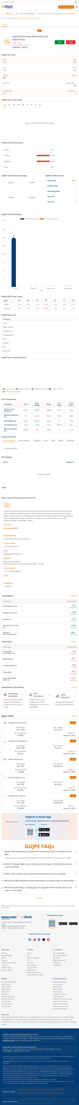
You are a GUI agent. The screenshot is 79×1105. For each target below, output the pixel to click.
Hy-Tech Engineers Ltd (16, 777)
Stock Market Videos (7, 1019)
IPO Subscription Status (60, 1019)
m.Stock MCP (57, 965)
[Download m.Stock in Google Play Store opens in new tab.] (44, 830)
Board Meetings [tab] (24, 440)
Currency (30, 963)
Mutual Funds (31, 965)
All (61, 1093)
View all (38, 898)
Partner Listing (6, 967)
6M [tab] (23, 105)
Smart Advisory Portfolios (35, 975)
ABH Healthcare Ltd (15, 759)
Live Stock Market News (9, 982)
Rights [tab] (61, 440)
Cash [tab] (5, 24)
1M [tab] (14, 105)
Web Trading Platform (60, 955)
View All (74, 596)
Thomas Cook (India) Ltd (9, 410)
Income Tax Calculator (60, 1001)
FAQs (3, 1017)
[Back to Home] (2, 18)
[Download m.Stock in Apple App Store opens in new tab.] (44, 835)
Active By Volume (6, 1004)
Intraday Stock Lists (54, 1017)
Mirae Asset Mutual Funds (27, 1089)
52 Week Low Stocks (7, 999)
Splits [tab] (53, 440)
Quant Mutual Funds (52, 1093)
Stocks (29, 953)
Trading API (56, 963)
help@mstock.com (18, 928)
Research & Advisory (33, 972)
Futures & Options (33, 958)
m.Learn (4, 960)
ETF (28, 960)
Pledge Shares (31, 970)
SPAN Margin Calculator (60, 1006)
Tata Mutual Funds (59, 1089)
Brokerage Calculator (59, 982)
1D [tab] (4, 105)
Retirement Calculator (60, 1008)
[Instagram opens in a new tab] (34, 940)
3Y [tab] (31, 105)
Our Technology (6, 955)
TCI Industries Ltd (10, 425)
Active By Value (6, 1001)
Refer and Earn (23, 1022)
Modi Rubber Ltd (10, 421)
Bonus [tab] (46, 440)
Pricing (3, 958)
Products (30, 950)
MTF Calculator (58, 984)
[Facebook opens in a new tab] (29, 940)
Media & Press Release (8, 963)
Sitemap (15, 1017)
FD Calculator (57, 992)
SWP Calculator (58, 989)
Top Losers (4, 994)
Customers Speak (68, 1017)
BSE (40, 30)
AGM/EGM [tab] (70, 440)
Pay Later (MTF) (32, 967)
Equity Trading (10, 18)
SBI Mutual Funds (25, 1093)
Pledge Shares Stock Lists (39, 1017)
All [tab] (40, 105)
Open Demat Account (66, 7)
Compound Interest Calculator (62, 999)
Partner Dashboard (59, 960)
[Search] (76, 2)
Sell (70, 42)
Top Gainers (5, 992)
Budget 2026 (58, 1022)
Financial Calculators (59, 979)
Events (65, 1022)
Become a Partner (7, 970)
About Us (4, 953)
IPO (28, 955)
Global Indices (6, 989)
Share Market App (59, 953)
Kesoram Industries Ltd (11, 416)
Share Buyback (6, 1006)
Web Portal (56, 958)
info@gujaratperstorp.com (13, 554)
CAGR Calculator (58, 996)
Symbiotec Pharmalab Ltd (17, 741)
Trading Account (36, 1019)
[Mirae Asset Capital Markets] (10, 917)
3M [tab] (18, 105)
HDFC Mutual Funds (44, 1089)
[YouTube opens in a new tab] (48, 940)
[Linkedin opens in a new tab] (39, 940)
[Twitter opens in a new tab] (43, 940)
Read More (7, 525)
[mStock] (26, 917)
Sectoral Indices (6, 987)
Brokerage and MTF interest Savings (41, 1022)
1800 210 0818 (6, 928)
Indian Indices (6, 984)
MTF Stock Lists (24, 1017)
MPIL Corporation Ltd (10, 430)
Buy (59, 42)
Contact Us (4, 965)
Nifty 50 (8, 13)
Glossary (9, 1017)
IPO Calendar (47, 1019)
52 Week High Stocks (8, 996)
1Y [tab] (27, 105)
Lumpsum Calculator (59, 994)
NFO (15, 1022)
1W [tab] (9, 105)
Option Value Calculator (60, 1004)
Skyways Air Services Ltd (17, 723)
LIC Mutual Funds (38, 1093)
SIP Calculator (57, 987)
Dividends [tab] (36, 440)
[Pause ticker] (16, 13)
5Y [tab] (36, 105)
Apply (73, 723)
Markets (4, 979)
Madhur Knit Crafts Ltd (16, 796)
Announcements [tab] (9, 440)
